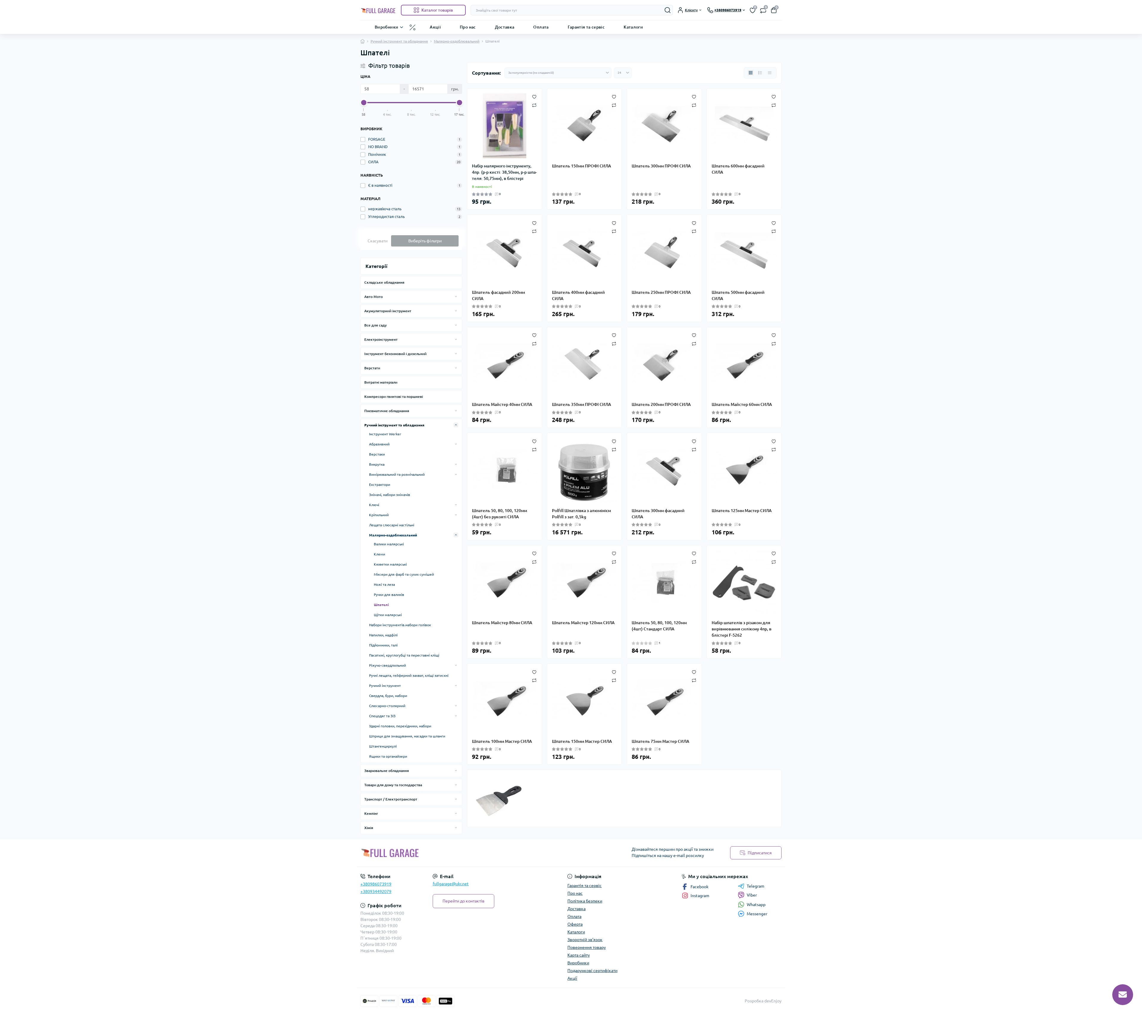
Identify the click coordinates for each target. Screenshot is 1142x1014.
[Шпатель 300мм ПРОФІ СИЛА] (664, 125)
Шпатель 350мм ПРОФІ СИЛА (581, 404)
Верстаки (377, 454)
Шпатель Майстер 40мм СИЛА (502, 404)
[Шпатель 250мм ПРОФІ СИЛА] (664, 252)
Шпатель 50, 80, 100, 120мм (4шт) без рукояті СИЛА (499, 513)
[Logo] (378, 10)
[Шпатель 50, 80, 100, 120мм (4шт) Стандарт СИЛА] (664, 582)
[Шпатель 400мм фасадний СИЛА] (584, 252)
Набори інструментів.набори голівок (400, 625)
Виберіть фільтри (425, 240)
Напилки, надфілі (383, 635)
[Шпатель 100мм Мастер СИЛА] (504, 701)
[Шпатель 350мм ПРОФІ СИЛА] (584, 364)
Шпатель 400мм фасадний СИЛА (578, 295)
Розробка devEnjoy (763, 1001)
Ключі (374, 505)
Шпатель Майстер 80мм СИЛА (502, 622)
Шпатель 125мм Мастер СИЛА (742, 510)
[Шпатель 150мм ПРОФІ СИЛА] (584, 125)
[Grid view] (751, 73)
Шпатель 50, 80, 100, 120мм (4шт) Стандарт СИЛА (659, 625)
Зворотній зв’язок (585, 939)
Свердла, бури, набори (388, 696)
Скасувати (378, 240)
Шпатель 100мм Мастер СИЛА (502, 741)
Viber (752, 895)
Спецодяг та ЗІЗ (382, 716)
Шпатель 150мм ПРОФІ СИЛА (581, 166)
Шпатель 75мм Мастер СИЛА (660, 741)
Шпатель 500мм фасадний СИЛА (738, 295)
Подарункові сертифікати (592, 970)
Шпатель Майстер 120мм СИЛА (583, 622)
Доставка (504, 26)
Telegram (755, 886)
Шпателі (381, 605)
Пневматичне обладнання (386, 411)
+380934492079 (375, 891)
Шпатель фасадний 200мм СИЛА (498, 295)
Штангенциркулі (383, 746)
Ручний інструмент (385, 685)
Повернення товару (586, 947)
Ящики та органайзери (388, 756)
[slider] (363, 102)
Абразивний (379, 444)
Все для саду (375, 325)
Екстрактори (379, 484)
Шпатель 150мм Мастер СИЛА (582, 741)
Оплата (540, 26)
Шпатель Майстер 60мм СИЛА (742, 404)
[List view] (760, 73)
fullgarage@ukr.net (451, 883)
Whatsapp (756, 904)
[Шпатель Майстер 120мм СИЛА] (584, 582)
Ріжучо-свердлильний (387, 665)
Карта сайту (578, 955)
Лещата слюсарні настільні (391, 525)
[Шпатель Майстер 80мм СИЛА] (504, 582)
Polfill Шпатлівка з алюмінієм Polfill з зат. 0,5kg (581, 513)
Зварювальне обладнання (386, 771)
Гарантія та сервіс (586, 26)
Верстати (372, 368)
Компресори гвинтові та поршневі (393, 396)
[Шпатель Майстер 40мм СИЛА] (504, 364)
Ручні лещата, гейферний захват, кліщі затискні (408, 675)
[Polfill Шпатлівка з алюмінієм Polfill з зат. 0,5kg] (584, 470)
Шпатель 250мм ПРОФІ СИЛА (661, 292)
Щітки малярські (388, 615)
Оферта (575, 924)
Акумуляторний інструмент (387, 311)
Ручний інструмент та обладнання (399, 41)
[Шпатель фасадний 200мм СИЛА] (504, 252)
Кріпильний (379, 515)
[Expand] (456, 296)
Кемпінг (371, 813)
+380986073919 (375, 884)
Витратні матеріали (380, 382)
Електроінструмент (381, 339)
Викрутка (377, 464)
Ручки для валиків (389, 595)
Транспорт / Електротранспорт (390, 799)
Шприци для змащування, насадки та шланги (407, 736)
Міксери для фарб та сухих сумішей (404, 574)
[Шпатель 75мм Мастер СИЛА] (664, 701)
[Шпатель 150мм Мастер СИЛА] (584, 701)
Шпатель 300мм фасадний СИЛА (658, 513)
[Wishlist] (534, 96)
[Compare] (534, 104)
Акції (435, 26)
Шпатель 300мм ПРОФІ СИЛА (661, 166)
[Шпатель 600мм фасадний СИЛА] (744, 125)
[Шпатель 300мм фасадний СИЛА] (664, 470)
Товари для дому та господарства (393, 785)
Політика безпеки (584, 901)
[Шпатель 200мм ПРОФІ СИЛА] (664, 364)
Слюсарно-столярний (387, 706)
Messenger (757, 913)
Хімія (368, 828)
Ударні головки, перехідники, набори (400, 726)
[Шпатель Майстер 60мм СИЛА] (744, 364)
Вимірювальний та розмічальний (397, 474)
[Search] (668, 10)
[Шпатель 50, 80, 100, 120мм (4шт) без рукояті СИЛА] (504, 470)
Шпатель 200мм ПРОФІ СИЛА (661, 404)
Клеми (379, 554)
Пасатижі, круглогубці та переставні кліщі (404, 655)
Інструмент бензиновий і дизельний (395, 354)
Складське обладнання (384, 282)
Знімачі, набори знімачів (389, 495)
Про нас (468, 26)
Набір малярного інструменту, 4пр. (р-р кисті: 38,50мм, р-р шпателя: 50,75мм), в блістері (504, 172)
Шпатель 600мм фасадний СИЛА (738, 169)
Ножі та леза (384, 584)
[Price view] (770, 73)
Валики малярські (389, 544)
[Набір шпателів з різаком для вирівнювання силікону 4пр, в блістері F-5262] (744, 582)
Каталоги (633, 26)
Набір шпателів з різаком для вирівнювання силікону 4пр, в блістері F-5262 (741, 629)
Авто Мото (373, 297)
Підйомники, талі (383, 645)
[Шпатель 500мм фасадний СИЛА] (744, 252)
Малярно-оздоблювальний (456, 41)
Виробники (386, 26)
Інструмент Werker (385, 434)
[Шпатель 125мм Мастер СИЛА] (744, 470)
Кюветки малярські (390, 564)
